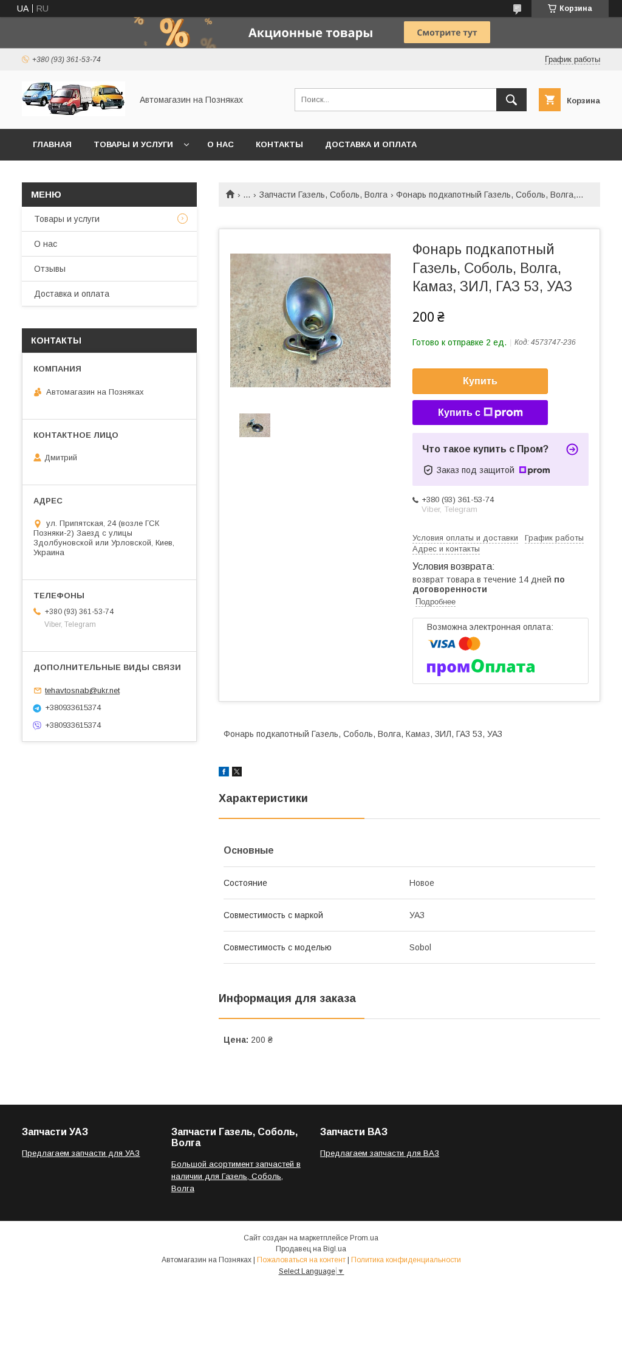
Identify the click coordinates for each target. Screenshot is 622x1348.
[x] (237, 773)
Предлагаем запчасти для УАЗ (81, 1153)
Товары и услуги (133, 144)
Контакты (279, 144)
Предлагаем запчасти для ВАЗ (379, 1153)
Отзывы (50, 269)
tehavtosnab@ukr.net (82, 690)
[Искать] (511, 99)
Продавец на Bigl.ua (311, 1249)
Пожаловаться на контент (301, 1260)
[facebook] (224, 773)
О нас (220, 144)
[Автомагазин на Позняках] (73, 113)
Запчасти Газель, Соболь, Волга (323, 194)
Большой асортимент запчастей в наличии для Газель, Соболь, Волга (236, 1176)
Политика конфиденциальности (406, 1260)
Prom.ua (364, 1238)
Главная (52, 144)
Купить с (459, 412)
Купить (480, 381)
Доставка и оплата (371, 144)
